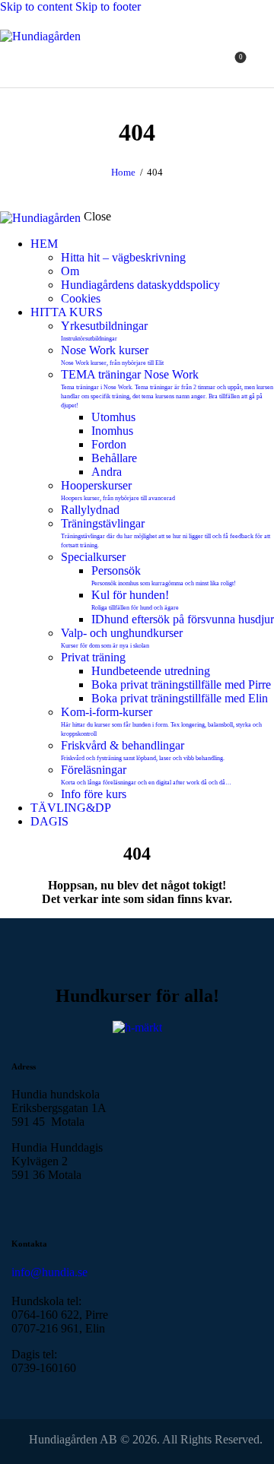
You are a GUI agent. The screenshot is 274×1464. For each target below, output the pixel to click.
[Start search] (265, 62)
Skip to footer (108, 6)
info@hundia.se (49, 1272)
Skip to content (36, 6)
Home (123, 172)
